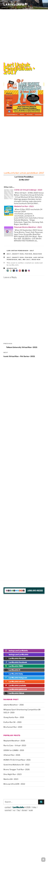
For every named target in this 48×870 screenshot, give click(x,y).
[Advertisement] (24, 34)
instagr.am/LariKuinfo (18, 651)
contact (8, 807)
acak (31, 810)
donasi (24, 810)
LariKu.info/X (14, 670)
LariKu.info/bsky (16, 674)
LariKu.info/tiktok (16, 693)
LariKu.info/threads (17, 658)
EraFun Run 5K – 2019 (12, 722)
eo (14, 810)
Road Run (37, 254)
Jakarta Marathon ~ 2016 (13, 705)
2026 (28, 807)
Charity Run (18, 254)
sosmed (8, 810)
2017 (9, 254)
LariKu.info (18, 807)
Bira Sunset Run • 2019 (12, 727)
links (34, 807)
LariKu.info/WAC (16, 666)
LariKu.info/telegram (18, 678)
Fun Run (28, 254)
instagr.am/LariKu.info (18, 655)
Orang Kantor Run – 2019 (13, 717)
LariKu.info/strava (17, 682)
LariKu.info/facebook (18, 662)
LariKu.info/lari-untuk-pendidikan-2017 (24, 173)
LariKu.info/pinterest (18, 689)
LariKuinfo (15, 4)
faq (18, 810)
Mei (20, 259)
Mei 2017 (27, 259)
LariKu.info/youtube (17, 685)
